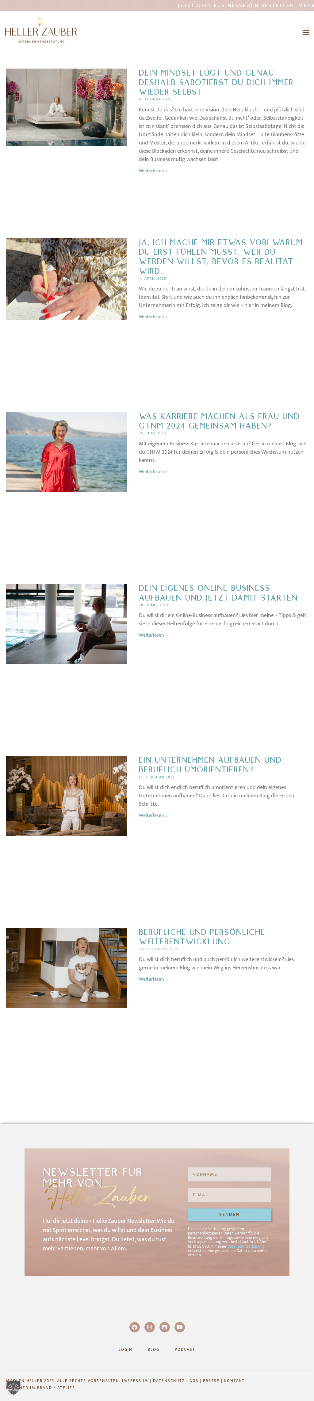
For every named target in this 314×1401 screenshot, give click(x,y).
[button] (306, 32)
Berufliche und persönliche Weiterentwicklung (202, 937)
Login (125, 1349)
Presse (211, 1380)
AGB (194, 1380)
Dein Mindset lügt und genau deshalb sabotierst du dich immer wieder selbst (216, 83)
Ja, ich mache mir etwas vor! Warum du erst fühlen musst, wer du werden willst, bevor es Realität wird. (221, 257)
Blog (153, 1349)
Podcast (185, 1349)
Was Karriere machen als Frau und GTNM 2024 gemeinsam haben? (219, 421)
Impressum (135, 1380)
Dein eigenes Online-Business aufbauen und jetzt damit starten (218, 593)
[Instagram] (149, 1327)
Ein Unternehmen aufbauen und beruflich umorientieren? (210, 765)
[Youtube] (179, 1327)
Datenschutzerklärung (246, 1246)
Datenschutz (169, 1380)
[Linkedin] (164, 1327)
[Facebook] (134, 1327)
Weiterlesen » (153, 171)
